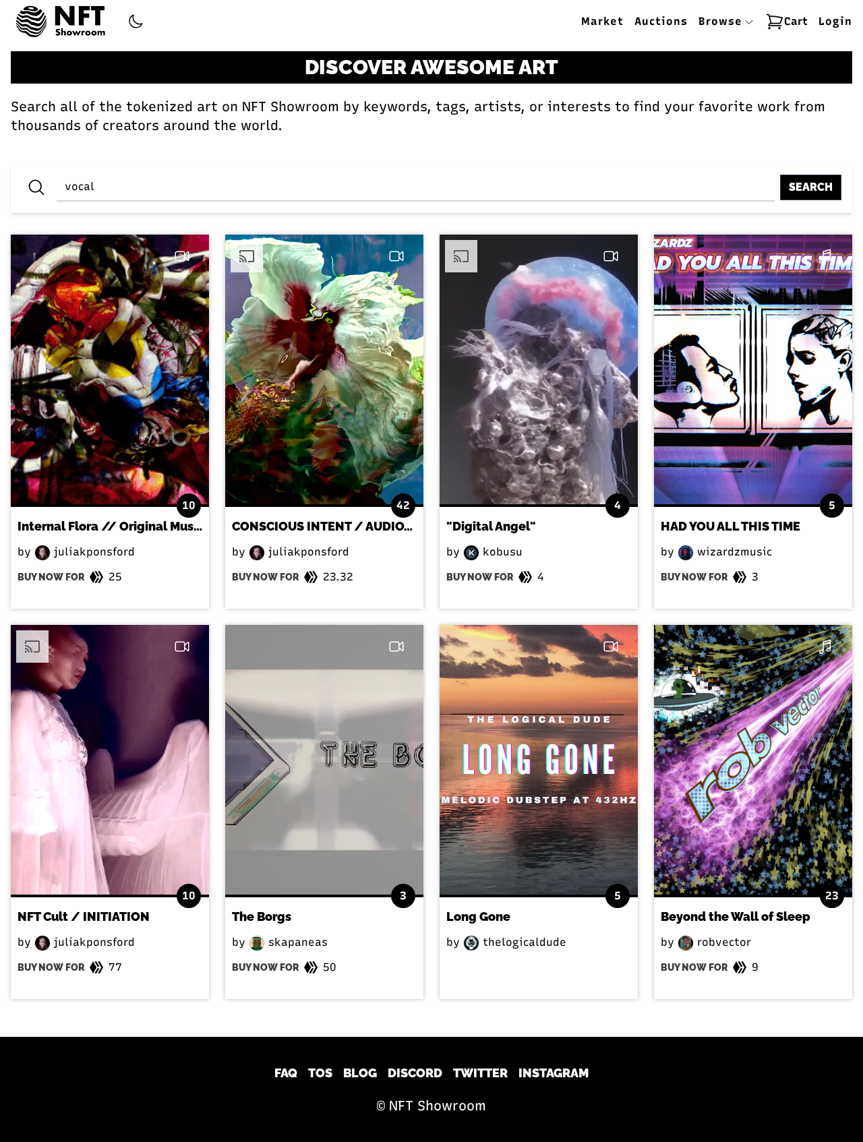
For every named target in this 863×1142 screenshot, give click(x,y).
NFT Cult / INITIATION (84, 916)
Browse (722, 21)
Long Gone (478, 916)
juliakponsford (93, 551)
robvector (722, 942)
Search (811, 187)
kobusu (501, 551)
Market (602, 21)
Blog (360, 1073)
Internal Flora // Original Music (111, 526)
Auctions (661, 21)
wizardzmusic (733, 551)
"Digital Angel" (491, 526)
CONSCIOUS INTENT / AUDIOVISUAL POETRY (364, 526)
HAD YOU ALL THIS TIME (730, 526)
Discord (415, 1073)
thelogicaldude (522, 942)
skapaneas (296, 942)
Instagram (553, 1073)
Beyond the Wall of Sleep (735, 916)
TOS (320, 1073)
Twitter (480, 1073)
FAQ (285, 1073)
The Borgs (261, 916)
